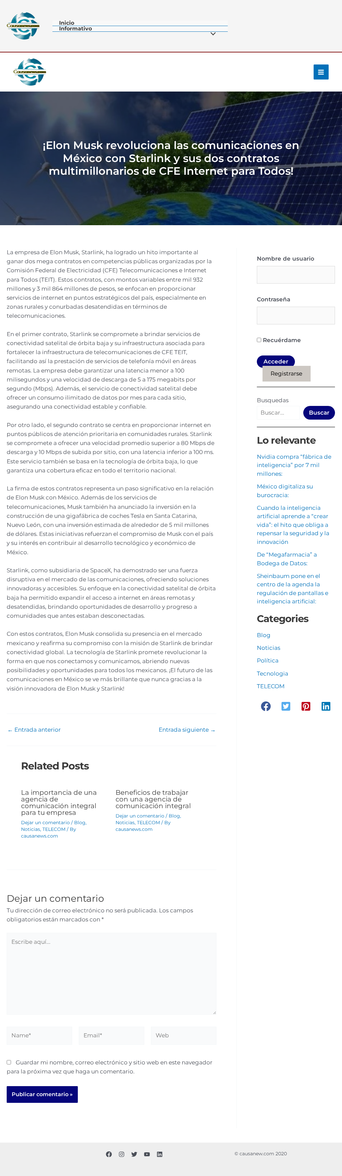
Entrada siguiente (187, 730)
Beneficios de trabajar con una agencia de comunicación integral (153, 799)
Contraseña (273, 299)
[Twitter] (134, 1154)
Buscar (319, 412)
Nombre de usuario (285, 258)
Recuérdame (281, 340)
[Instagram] (122, 1154)
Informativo (75, 29)
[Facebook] (109, 1154)
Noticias (30, 829)
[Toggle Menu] (211, 34)
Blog (80, 823)
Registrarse (286, 373)
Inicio (66, 23)
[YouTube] (147, 1154)
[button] (266, 706)
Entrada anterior (34, 730)
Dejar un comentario (45, 823)
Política (268, 660)
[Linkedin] (160, 1154)
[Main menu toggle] (321, 72)
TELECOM (53, 829)
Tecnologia (272, 673)
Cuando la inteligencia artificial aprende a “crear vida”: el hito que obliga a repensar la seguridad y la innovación (293, 524)
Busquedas (273, 400)
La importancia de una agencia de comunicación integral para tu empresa (59, 802)
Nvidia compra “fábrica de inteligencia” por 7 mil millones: (294, 465)
